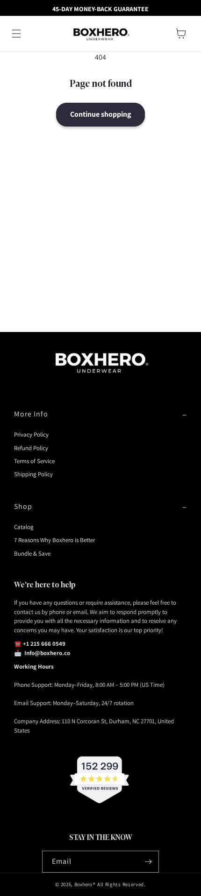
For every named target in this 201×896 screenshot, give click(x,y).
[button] (16, 33)
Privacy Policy (31, 434)
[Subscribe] (148, 862)
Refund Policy (31, 448)
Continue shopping (100, 114)
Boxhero (83, 884)
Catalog (24, 527)
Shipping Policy (33, 474)
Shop (23, 506)
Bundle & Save (32, 553)
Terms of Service (34, 461)
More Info (31, 414)
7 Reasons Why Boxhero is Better (54, 540)
